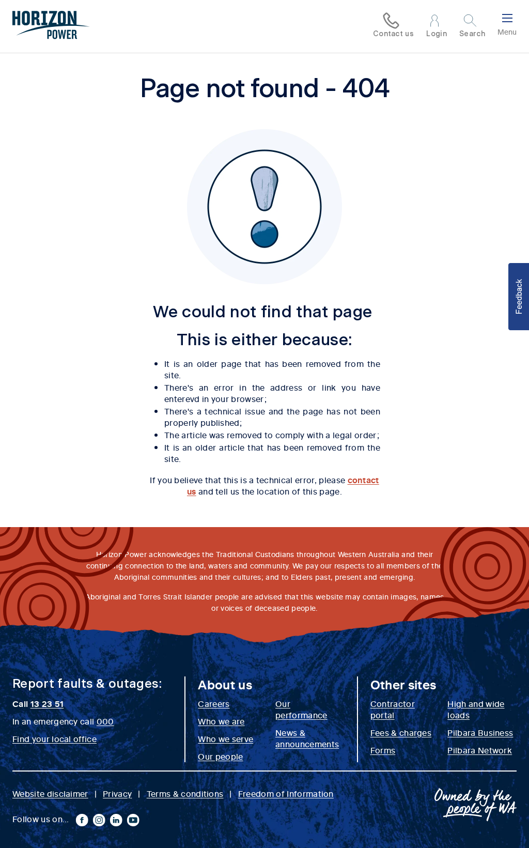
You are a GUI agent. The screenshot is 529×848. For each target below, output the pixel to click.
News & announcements (307, 738)
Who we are (221, 721)
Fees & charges (400, 732)
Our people (220, 756)
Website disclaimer (50, 793)
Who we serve (225, 738)
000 (105, 721)
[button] (518, 296)
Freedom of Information (286, 793)
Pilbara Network (479, 750)
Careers (213, 703)
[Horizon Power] (51, 26)
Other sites (403, 684)
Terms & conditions (185, 793)
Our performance (301, 709)
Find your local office (54, 738)
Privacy (117, 793)
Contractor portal (392, 709)
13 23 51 (47, 703)
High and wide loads (475, 709)
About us (225, 684)
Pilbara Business (480, 732)
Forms (383, 750)
